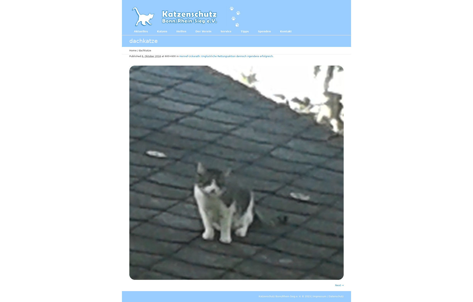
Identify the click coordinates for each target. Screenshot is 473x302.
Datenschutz (336, 296)
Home (133, 50)
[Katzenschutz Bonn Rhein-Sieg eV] (186, 17)
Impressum (319, 296)
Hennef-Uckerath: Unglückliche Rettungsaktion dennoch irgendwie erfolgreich (226, 56)
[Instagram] (327, 16)
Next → (339, 285)
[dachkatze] (236, 173)
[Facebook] (319, 16)
